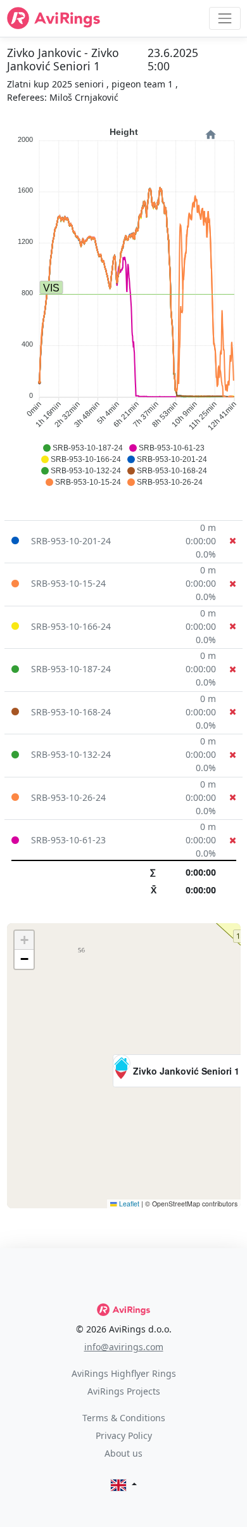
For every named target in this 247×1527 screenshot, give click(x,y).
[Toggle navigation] (224, 18)
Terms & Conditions (123, 1418)
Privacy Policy (124, 1435)
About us (123, 1453)
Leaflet (128, 1203)
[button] (178, 1070)
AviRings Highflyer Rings (124, 1373)
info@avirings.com (123, 1347)
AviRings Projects (123, 1391)
